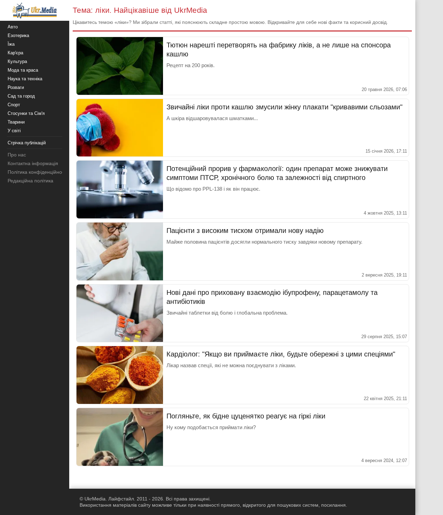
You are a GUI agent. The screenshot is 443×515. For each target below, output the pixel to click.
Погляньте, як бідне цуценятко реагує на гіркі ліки (245, 416)
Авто (13, 26)
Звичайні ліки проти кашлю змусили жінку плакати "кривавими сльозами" (284, 107)
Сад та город (21, 96)
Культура (17, 61)
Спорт (14, 104)
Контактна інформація (33, 163)
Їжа (11, 44)
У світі (14, 130)
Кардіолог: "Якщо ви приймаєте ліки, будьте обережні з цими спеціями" (280, 354)
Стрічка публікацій (27, 142)
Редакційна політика (30, 180)
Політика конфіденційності (37, 172)
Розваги (16, 87)
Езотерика (18, 35)
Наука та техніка (25, 78)
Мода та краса (23, 70)
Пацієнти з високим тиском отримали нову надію (245, 230)
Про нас (17, 154)
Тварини (16, 122)
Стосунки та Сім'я (26, 113)
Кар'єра (15, 52)
